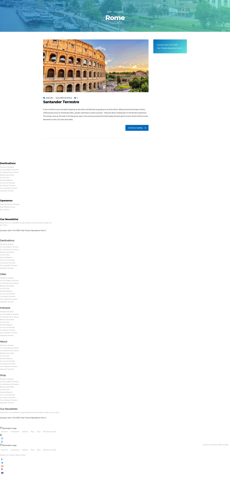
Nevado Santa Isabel (7, 175)
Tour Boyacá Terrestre (7, 185)
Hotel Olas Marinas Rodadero (10, 204)
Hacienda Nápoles (6, 180)
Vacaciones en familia (63, 98)
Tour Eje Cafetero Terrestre (9, 170)
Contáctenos (15, 432)
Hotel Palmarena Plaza (7, 207)
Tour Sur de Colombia (7, 183)
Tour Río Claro (5, 178)
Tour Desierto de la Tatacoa (9, 172)
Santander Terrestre (61, 102)
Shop (38, 432)
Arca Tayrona (4, 210)
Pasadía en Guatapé (6, 167)
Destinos (25, 432)
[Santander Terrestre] (96, 65)
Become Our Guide (49, 432)
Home (109, 12)
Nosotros (4, 432)
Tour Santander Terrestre (8, 188)
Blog (32, 432)
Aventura (49, 98)
